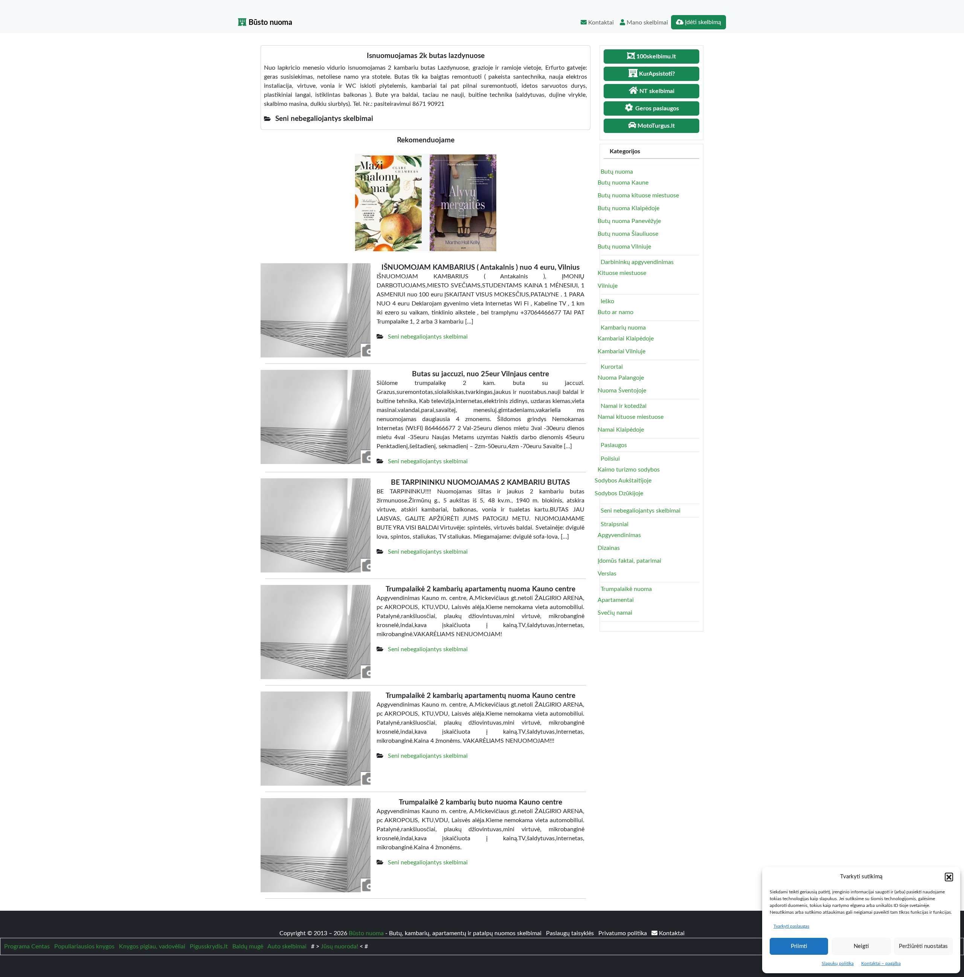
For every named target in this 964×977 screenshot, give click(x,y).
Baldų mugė (247, 946)
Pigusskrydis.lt (209, 946)
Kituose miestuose (622, 273)
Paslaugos (614, 445)
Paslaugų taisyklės (570, 933)
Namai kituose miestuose (631, 417)
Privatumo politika (623, 933)
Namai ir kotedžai (624, 406)
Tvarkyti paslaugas (791, 926)
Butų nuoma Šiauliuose (628, 234)
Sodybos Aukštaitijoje (623, 481)
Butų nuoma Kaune (623, 183)
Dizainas (609, 548)
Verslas (607, 574)
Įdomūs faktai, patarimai (629, 561)
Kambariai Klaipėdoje (626, 339)
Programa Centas (27, 946)
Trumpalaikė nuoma (626, 589)
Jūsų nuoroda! (339, 946)
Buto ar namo (615, 312)
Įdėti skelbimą (702, 22)
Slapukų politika (838, 963)
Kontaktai (600, 23)
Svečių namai (615, 613)
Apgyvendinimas (619, 535)
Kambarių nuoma (623, 328)
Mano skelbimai (646, 23)
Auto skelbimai (287, 946)
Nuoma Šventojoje (622, 391)
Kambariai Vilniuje (621, 351)
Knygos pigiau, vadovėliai (152, 946)
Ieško (607, 301)
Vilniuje (608, 286)
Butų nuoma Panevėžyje (629, 221)
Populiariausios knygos (84, 946)
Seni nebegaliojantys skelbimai (428, 337)
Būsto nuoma (269, 22)
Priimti (799, 946)
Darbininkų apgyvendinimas (637, 262)
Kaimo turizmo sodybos (629, 470)
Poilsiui (610, 459)
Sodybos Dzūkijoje (619, 493)
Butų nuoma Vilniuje (624, 247)
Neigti (861, 946)
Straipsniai (614, 524)
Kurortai (612, 367)
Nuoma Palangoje (621, 378)
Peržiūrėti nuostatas (923, 946)
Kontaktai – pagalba (881, 963)
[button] (949, 877)
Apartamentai (616, 600)
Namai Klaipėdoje (621, 430)
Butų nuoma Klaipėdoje (628, 208)
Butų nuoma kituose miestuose (638, 195)
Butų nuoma (617, 172)
